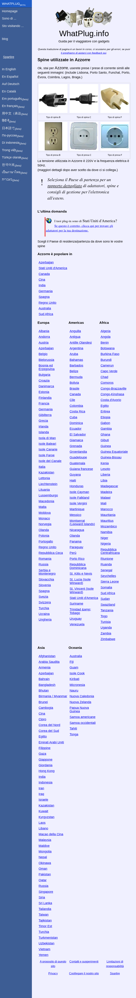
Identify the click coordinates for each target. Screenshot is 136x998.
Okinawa (45, 863)
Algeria (105, 331)
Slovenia (45, 585)
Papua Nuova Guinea (79, 709)
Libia (104, 480)
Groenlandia (78, 451)
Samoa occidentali (83, 723)
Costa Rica (77, 411)
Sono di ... (9, 18)
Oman (43, 868)
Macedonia (46, 501)
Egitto (105, 406)
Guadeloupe (78, 457)
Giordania (45, 765)
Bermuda (76, 377)
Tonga (74, 734)
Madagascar (109, 486)
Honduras (76, 486)
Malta (42, 507)
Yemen (43, 955)
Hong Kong (47, 771)
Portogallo (46, 541)
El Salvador (78, 434)
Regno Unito (47, 302)
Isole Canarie (48, 449)
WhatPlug (14, 4)
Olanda (44, 530)
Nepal (43, 857)
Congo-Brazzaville (113, 388)
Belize (74, 371)
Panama (75, 541)
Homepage (10, 11)
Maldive (44, 846)
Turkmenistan (48, 937)
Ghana (105, 434)
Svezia (43, 596)
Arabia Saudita (49, 662)
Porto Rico (77, 558)
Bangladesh (47, 685)
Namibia (106, 532)
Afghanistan (47, 656)
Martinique (77, 509)
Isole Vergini (78, 503)
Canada (44, 274)
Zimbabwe (108, 639)
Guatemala (77, 463)
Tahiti (73, 728)
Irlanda (43, 426)
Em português (15, 99)
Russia (43, 564)
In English (9, 69)
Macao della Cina (51, 834)
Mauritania (108, 515)
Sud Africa (46, 314)
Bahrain (44, 679)
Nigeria (106, 543)
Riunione (107, 558)
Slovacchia (46, 579)
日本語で (11, 128)
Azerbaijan (46, 262)
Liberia (105, 474)
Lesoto (105, 469)
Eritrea (105, 411)
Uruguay (76, 618)
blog (5, 39)
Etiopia (105, 417)
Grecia (43, 420)
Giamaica (76, 440)
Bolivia (74, 382)
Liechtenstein (48, 484)
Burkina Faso (110, 354)
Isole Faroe (47, 455)
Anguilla (75, 331)
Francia (44, 403)
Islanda (44, 432)
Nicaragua (77, 530)
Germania (46, 291)
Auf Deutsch (10, 84)
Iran (41, 788)
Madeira (106, 492)
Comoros (107, 382)
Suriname (76, 603)
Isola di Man (47, 438)
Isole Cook (77, 673)
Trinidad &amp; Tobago (80, 611)
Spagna (44, 297)
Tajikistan (45, 920)
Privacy (53, 973)
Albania (44, 331)
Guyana (75, 474)
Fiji (72, 662)
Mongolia (45, 851)
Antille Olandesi (81, 342)
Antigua (75, 337)
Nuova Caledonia (82, 696)
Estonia (44, 392)
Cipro (42, 719)
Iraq (41, 794)
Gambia (106, 428)
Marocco (107, 509)
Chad (104, 377)
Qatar (43, 880)
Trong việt (12, 150)
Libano (43, 828)
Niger (104, 538)
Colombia (76, 406)
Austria (44, 342)
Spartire (115, 973)
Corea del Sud (49, 731)
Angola (105, 337)
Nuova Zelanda (80, 702)
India (42, 285)
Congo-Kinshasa (112, 394)
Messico (75, 515)
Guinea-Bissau (111, 457)
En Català (9, 91)
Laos (42, 822)
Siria (42, 897)
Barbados (76, 365)
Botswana (108, 348)
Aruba (74, 354)
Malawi (105, 497)
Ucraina (44, 614)
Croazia (44, 380)
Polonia (44, 535)
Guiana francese (81, 469)
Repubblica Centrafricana (110, 551)
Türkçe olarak (15, 158)
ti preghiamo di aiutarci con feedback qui (83, 53)
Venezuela (77, 624)
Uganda (106, 627)
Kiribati (74, 679)
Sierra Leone (110, 581)
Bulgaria (44, 374)
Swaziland (108, 604)
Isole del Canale (50, 461)
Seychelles (108, 576)
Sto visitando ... (13, 26)
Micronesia (77, 685)
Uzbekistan (46, 943)
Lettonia (44, 478)
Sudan (105, 599)
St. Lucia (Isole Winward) (80, 581)
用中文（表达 (15, 114)
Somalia (106, 587)
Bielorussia (46, 360)
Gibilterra (45, 415)
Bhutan (44, 690)
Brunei (43, 702)
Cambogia (46, 708)
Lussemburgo (48, 495)
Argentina (76, 348)
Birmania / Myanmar (53, 696)
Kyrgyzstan (46, 817)
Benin (105, 342)
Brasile (74, 388)
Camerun (107, 365)
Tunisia (106, 622)
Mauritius (107, 521)
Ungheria (45, 619)
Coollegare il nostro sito (84, 973)
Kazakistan (46, 472)
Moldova (45, 513)
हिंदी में (9, 121)
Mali (103, 503)
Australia (45, 308)
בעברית (10, 180)
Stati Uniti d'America (53, 268)
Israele (43, 799)
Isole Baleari (47, 444)
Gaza (42, 753)
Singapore (46, 891)
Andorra (44, 337)
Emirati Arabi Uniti (51, 742)
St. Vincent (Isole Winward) (82, 590)
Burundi (106, 360)
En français (13, 106)
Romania (45, 558)
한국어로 (11, 165)
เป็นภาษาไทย (14, 172)
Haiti (73, 480)
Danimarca (46, 386)
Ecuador (75, 428)
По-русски (13, 136)
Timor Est (45, 926)
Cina (42, 279)
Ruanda (106, 564)
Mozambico (109, 526)
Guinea (106, 446)
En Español (10, 76)
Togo (104, 616)
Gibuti (105, 440)
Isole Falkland (79, 497)
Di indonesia (14, 143)
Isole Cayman (79, 492)
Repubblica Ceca (51, 553)
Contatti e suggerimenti (83, 961)
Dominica (76, 423)
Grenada (76, 446)
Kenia (105, 463)
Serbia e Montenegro (47, 572)
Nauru (74, 690)
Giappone (45, 759)
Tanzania (107, 610)
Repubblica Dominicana (78, 566)
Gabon (105, 423)
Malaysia (45, 840)
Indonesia (45, 782)
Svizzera (45, 602)
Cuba (73, 417)
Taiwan (44, 914)
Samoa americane (82, 717)
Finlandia (45, 398)
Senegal (106, 570)
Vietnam (44, 949)
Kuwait (43, 811)
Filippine (44, 748)
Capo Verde (109, 371)
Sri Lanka (45, 903)
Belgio (43, 354)
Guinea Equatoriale (114, 451)
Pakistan (45, 874)
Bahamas (76, 360)
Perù (73, 553)
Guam (74, 667)
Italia (42, 467)
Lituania (44, 489)
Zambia (106, 633)
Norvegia (45, 524)
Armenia (44, 667)
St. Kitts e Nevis (81, 573)
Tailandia (45, 909)
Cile (72, 400)
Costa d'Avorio (111, 400)
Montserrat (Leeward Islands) (82, 522)
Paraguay (76, 547)
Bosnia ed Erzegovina (47, 367)
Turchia (44, 608)
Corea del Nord (49, 725)
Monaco (44, 518)
